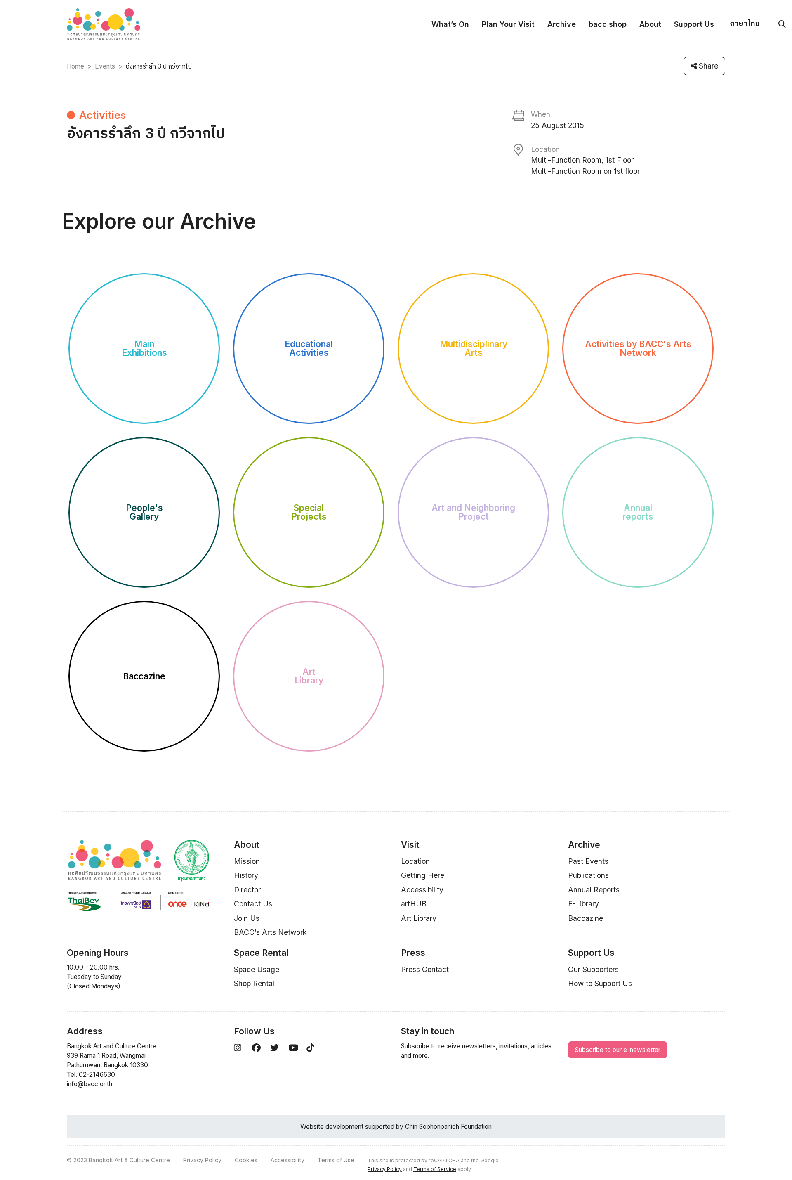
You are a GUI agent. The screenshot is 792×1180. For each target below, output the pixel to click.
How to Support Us (600, 983)
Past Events (588, 861)
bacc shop (608, 24)
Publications (588, 875)
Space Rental (261, 953)
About (650, 24)
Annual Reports (594, 889)
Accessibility (422, 889)
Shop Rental (254, 983)
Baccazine (585, 918)
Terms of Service (434, 1169)
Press (413, 953)
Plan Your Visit (508, 24)
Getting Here (422, 875)
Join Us (246, 918)
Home (75, 66)
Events (105, 66)
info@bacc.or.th (89, 1084)
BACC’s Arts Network (270, 932)
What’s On (450, 24)
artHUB (414, 903)
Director (247, 889)
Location (415, 861)
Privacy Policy (202, 1159)
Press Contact (425, 969)
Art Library (418, 918)
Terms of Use (336, 1159)
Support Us (694, 24)
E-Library (583, 903)
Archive (561, 24)
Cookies (246, 1159)
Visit (410, 844)
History (246, 875)
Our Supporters (593, 969)
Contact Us (253, 903)
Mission (247, 861)
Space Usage (256, 969)
